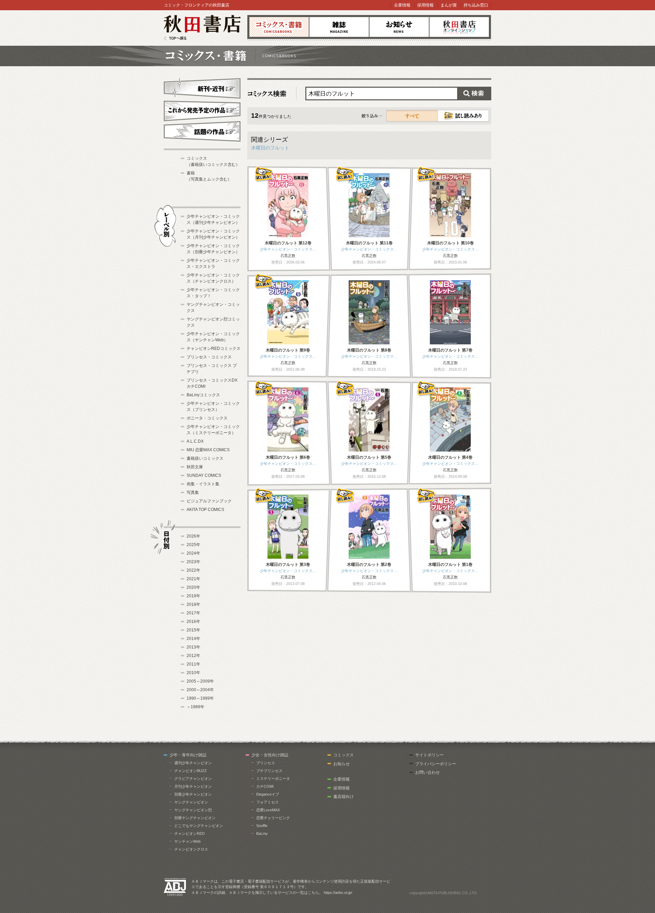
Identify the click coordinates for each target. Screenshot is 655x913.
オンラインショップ (459, 27)
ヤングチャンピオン (191, 802)
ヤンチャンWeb (187, 841)
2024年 (193, 553)
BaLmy (262, 833)
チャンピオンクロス (191, 849)
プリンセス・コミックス (209, 357)
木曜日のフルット (270, 148)
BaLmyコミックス (203, 395)
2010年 (193, 672)
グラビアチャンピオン (193, 778)
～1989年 (195, 706)
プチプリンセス (269, 771)
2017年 (193, 613)
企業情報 (402, 5)
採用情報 (425, 5)
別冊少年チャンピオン (193, 794)
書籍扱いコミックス (205, 458)
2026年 (193, 536)
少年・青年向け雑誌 (188, 755)
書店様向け (343, 796)
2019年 (193, 596)
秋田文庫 (195, 467)
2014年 (193, 638)
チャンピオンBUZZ (190, 771)
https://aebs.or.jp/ (338, 892)
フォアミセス (267, 802)
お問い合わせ (427, 772)
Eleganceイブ (267, 794)
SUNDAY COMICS (204, 475)
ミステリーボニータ (273, 778)
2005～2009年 (200, 681)
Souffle (261, 826)
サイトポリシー (429, 755)
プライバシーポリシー (435, 763)
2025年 (193, 544)
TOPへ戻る (175, 38)
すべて (412, 115)
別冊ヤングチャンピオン (195, 818)
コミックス (279, 27)
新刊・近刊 (202, 87)
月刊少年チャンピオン (193, 786)
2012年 (193, 655)
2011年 (193, 664)
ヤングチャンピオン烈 (193, 810)
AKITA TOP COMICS (205, 509)
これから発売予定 (202, 110)
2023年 (193, 561)
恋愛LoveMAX (268, 810)
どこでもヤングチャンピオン (198, 826)
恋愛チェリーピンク (273, 818)
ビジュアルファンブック (209, 501)
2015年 (193, 630)
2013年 (193, 647)
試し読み (463, 115)
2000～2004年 (200, 689)
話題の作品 (202, 131)
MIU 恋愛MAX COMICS (208, 449)
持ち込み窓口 (476, 5)
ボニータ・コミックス (207, 418)
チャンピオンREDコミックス (214, 348)
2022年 (193, 570)
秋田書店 (202, 28)
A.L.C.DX (195, 441)
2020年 (193, 587)
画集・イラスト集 (203, 484)
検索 (474, 93)
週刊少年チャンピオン (193, 763)
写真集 (193, 492)
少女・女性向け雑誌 (269, 755)
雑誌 (339, 27)
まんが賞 (448, 5)
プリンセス (265, 763)
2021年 (193, 578)
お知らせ (399, 27)
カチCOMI (265, 786)
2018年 (193, 604)
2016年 (193, 621)
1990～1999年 (200, 698)
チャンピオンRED (189, 833)
